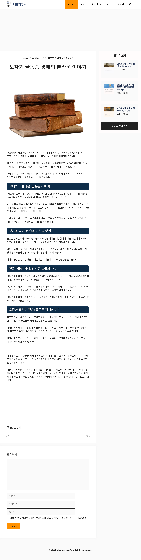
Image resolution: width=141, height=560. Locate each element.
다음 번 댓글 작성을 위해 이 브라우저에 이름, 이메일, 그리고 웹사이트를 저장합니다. (49, 518)
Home (24, 58)
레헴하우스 (19, 4)
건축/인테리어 (95, 4)
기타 (108, 4)
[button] (130, 4)
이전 (10, 436)
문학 (82, 4)
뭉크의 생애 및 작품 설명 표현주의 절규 (126, 109)
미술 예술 (71, 4)
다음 (86, 436)
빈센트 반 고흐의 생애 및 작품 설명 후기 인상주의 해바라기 (126, 87)
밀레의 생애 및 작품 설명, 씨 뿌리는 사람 (126, 65)
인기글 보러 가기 (120, 126)
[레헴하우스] (9, 4)
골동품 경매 (15, 427)
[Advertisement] (48, 31)
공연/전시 (120, 4)
